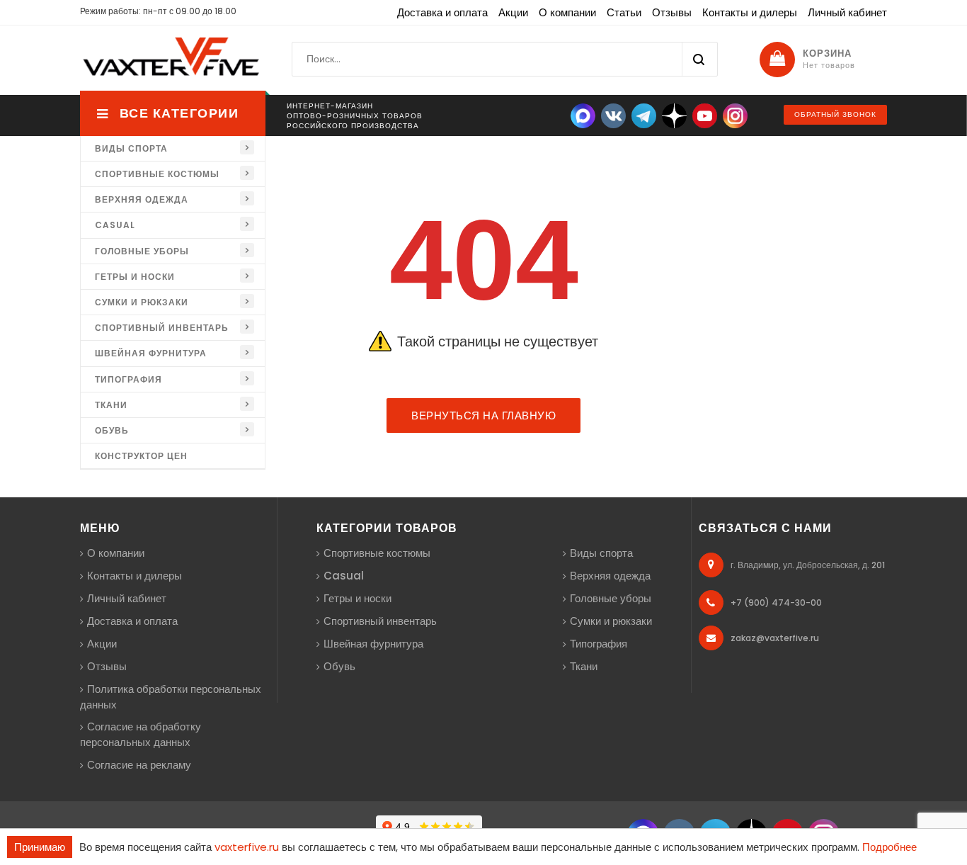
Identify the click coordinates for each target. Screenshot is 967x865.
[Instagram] (735, 115)
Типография (128, 379)
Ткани (111, 405)
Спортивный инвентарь (162, 328)
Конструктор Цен (141, 456)
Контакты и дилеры (749, 12)
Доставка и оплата (442, 12)
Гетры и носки (135, 277)
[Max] (583, 115)
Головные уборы (142, 251)
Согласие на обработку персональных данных (140, 734)
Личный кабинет (847, 12)
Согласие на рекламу (139, 764)
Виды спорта (131, 148)
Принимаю (39, 846)
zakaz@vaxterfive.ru (775, 638)
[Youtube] (705, 115)
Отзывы (672, 12)
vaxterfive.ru (246, 846)
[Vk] (613, 115)
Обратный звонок (835, 114)
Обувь (112, 430)
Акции (513, 12)
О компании (567, 12)
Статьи (624, 12)
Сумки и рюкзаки (141, 302)
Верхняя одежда (141, 199)
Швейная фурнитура (151, 353)
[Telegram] (644, 115)
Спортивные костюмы (157, 174)
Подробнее (889, 846)
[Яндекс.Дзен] (674, 115)
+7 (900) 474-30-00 (776, 603)
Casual (115, 225)
